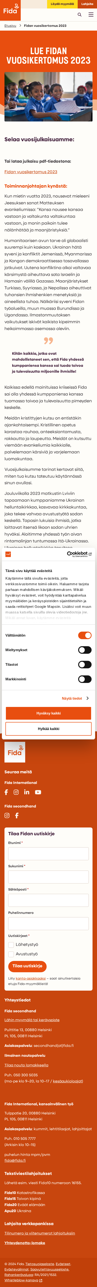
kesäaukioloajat (67, 1081)
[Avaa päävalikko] (91, 14)
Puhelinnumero (21, 913)
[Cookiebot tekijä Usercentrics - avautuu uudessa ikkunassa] (71, 554)
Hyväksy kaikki (48, 713)
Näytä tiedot (72, 698)
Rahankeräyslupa (18, 1275)
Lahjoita (87, 4)
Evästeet (63, 1264)
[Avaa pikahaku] (79, 14)
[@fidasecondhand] (6, 816)
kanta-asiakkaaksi (31, 978)
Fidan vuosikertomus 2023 (30, 172)
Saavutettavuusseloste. (49, 1269)
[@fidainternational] (16, 793)
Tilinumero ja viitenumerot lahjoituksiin (39, 1233)
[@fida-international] (26, 793)
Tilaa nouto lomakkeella (26, 1065)
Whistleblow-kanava (21, 1280)
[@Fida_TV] (38, 793)
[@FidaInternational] (6, 793)
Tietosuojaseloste (39, 1264)
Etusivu (10, 26)
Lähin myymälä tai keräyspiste (32, 1020)
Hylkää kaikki (48, 729)
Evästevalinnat (16, 1269)
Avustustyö (27, 954)
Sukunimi (15, 866)
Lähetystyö (27, 945)
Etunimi (14, 843)
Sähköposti (17, 890)
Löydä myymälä (62, 4)
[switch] (85, 650)
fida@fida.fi (15, 1161)
